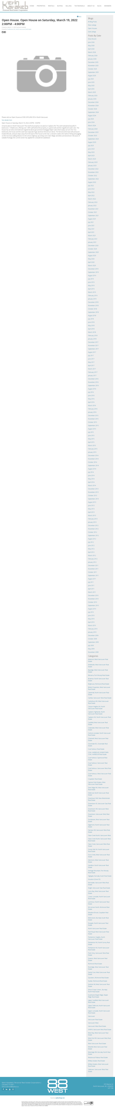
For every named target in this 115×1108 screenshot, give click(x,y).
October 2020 (92, 249)
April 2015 (91, 442)
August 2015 (92, 429)
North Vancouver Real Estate (97, 928)
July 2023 (91, 146)
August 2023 (92, 142)
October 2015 (92, 422)
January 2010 (92, 632)
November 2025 (93, 66)
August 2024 (92, 116)
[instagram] (13, 1089)
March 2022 (92, 199)
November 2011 (93, 569)
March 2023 (92, 159)
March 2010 (92, 625)
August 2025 (92, 76)
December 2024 (93, 102)
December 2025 (93, 62)
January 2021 (92, 242)
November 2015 (93, 419)
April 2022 (91, 196)
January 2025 (92, 99)
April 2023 (91, 156)
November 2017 (93, 346)
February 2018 (92, 336)
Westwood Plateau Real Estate (98, 1057)
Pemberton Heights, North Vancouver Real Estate (96, 938)
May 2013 (91, 509)
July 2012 (91, 542)
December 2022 (93, 169)
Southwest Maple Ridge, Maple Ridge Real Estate (98, 996)
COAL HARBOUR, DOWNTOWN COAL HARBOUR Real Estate (98, 753)
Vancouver (91, 1016)
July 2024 (91, 119)
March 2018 (92, 332)
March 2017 (92, 369)
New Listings (92, 25)
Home (32, 6)
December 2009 (93, 635)
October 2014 (92, 462)
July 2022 (91, 186)
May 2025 (91, 86)
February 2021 (92, 239)
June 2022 (91, 189)
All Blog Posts (92, 22)
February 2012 (92, 559)
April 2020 (91, 262)
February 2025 (92, 96)
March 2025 (92, 92)
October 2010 (92, 602)
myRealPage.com (60, 1098)
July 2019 (91, 279)
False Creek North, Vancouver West (99, 835)
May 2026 (91, 46)
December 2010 (93, 595)
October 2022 (92, 176)
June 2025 (91, 82)
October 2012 (92, 532)
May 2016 (91, 399)
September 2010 (93, 605)
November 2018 (93, 306)
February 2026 (92, 56)
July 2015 (91, 432)
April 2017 (91, 366)
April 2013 (91, 512)
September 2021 (93, 216)
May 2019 (91, 286)
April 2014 (91, 482)
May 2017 (91, 362)
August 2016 (92, 389)
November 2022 (93, 172)
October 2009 (92, 639)
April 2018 (91, 329)
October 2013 (92, 495)
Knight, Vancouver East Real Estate (99, 888)
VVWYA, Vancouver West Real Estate (99, 1030)
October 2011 (92, 572)
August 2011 (92, 579)
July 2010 (91, 612)
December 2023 (93, 132)
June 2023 (91, 149)
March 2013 (92, 515)
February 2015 (92, 449)
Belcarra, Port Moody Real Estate (98, 675)
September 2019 (93, 272)
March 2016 (92, 406)
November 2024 (93, 106)
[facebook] (3, 1089)
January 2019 (92, 299)
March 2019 (92, 292)
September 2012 (93, 535)
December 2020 (93, 246)
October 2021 (92, 212)
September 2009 (93, 642)
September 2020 (93, 252)
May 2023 (91, 152)
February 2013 (92, 519)
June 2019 (91, 282)
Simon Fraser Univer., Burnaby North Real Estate (97, 991)
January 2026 (92, 59)
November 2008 (93, 652)
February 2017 (92, 372)
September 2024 (93, 112)
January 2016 (92, 412)
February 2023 (92, 162)
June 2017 (91, 359)
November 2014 (93, 459)
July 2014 (91, 472)
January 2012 (92, 562)
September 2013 (93, 499)
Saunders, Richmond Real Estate (98, 978)
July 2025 (91, 79)
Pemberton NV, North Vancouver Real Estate (19, 29)
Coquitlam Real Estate (95, 779)
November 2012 (93, 529)
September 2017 (93, 349)
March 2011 (92, 592)
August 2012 (92, 539)
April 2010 (91, 622)
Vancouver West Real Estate (97, 1026)
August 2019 (92, 276)
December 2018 (93, 302)
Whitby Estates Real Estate (96, 1061)
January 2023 (92, 166)
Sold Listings (92, 32)
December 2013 (93, 489)
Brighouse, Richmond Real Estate (98, 684)
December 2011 (93, 565)
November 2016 (93, 382)
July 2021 (91, 222)
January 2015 (92, 452)
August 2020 (92, 256)
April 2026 (91, 49)
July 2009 (91, 645)
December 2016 (93, 379)
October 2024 (92, 109)
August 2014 (92, 469)
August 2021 (92, 219)
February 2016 (92, 409)
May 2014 (91, 479)
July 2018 (91, 319)
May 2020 (91, 259)
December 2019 (93, 269)
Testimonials (79, 6)
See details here (7, 120)
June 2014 (91, 475)
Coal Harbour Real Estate (96, 749)
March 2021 (92, 236)
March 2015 (92, 445)
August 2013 (92, 502)
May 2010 (91, 619)
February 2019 (92, 296)
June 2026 (91, 42)
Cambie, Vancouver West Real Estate (99, 698)
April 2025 (91, 89)
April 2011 (91, 589)
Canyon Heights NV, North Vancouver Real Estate (96, 708)
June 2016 (91, 396)
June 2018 (91, 322)
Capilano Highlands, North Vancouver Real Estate (96, 713)
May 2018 (91, 326)
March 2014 (92, 485)
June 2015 (91, 435)
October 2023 (92, 136)
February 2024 (92, 129)
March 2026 (92, 52)
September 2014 (93, 465)
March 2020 (92, 266)
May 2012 (91, 549)
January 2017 (92, 376)
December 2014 (93, 455)
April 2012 (91, 552)
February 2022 (92, 202)
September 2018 (93, 312)
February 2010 (92, 629)
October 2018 (92, 309)
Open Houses (92, 28)
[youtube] (9, 1089)
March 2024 (92, 126)
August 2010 (92, 609)
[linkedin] (6, 1089)
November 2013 (93, 492)
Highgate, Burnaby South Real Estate (99, 876)
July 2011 (91, 582)
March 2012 (92, 555)
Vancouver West (93, 1023)
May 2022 (91, 192)
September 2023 (93, 139)
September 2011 (93, 575)
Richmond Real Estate (95, 964)
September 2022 (93, 179)
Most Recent (92, 39)
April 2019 (91, 289)
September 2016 (93, 386)
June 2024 (91, 122)
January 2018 (92, 339)
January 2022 (92, 206)
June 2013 (91, 505)
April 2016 (91, 402)
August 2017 (92, 352)
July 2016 (91, 392)
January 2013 (92, 522)
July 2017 (91, 356)
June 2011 (91, 585)
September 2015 (93, 426)
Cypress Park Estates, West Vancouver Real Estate (96, 783)
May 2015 (91, 439)
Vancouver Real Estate (95, 1020)
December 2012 (93, 525)
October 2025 (92, 69)
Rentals (51, 6)
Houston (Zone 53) (94, 879)
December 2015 (93, 416)
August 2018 (92, 316)
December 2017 (93, 342)
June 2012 (91, 545)
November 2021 (93, 209)
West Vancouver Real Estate (97, 1043)
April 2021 (91, 232)
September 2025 (93, 72)
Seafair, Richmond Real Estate (97, 981)
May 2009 (91, 649)
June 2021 (91, 226)
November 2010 (93, 599)
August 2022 (92, 182)
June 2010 (91, 615)
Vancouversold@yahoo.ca (10, 1087)
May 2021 (91, 229)
